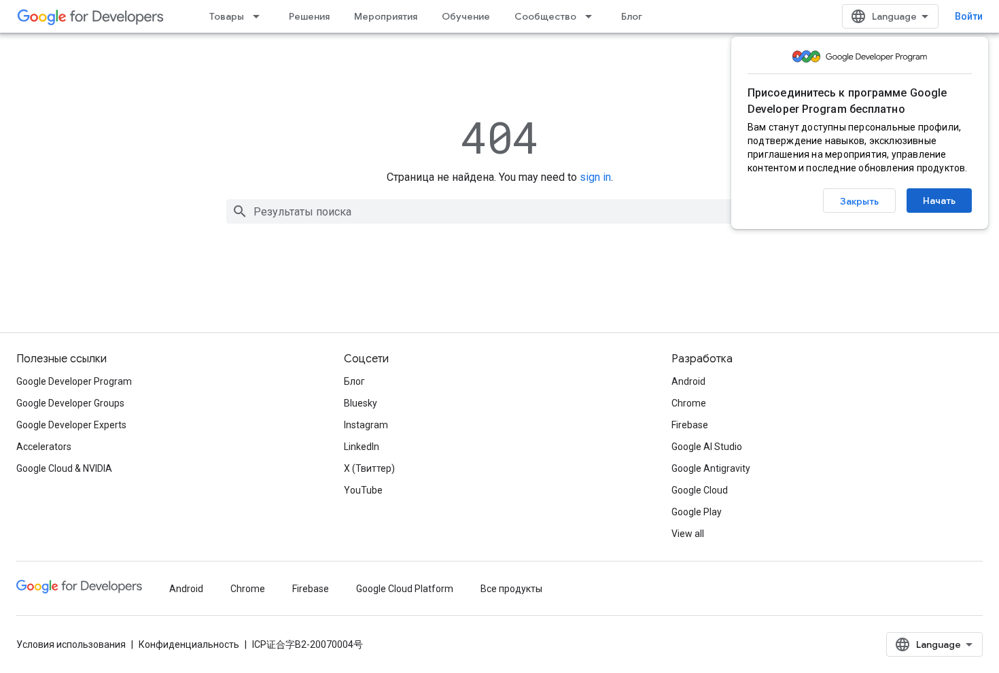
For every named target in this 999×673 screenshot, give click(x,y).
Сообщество (545, 16)
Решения (309, 16)
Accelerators (43, 446)
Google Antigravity (710, 468)
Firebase (689, 424)
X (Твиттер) (369, 468)
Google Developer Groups (70, 403)
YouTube (363, 490)
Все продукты (511, 588)
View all (687, 533)
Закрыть (859, 201)
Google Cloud (699, 490)
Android (688, 381)
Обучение (466, 16)
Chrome (688, 403)
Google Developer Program (74, 381)
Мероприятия (385, 16)
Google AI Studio (706, 446)
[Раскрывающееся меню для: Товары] (260, 16)
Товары (226, 16)
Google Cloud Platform (404, 588)
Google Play (696, 511)
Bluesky (360, 403)
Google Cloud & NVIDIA (64, 468)
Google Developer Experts (71, 424)
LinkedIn (361, 446)
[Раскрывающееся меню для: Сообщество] (592, 16)
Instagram (366, 424)
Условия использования (71, 644)
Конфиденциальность (189, 644)
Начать (939, 200)
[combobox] (499, 211)
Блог (631, 16)
